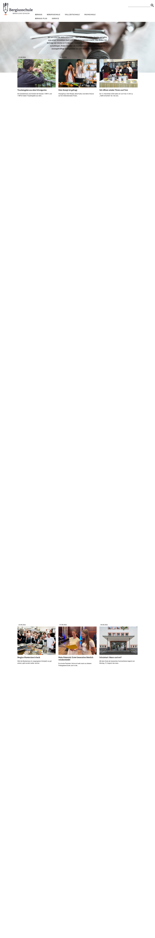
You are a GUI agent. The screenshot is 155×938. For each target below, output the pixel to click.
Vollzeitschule (72, 14)
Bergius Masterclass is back (28, 657)
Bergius (38, 14)
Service (55, 18)
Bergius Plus (41, 18)
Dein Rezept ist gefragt (67, 90)
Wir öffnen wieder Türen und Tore (113, 90)
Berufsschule (53, 14)
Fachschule (90, 14)
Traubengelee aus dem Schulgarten (32, 90)
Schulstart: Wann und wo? (110, 657)
